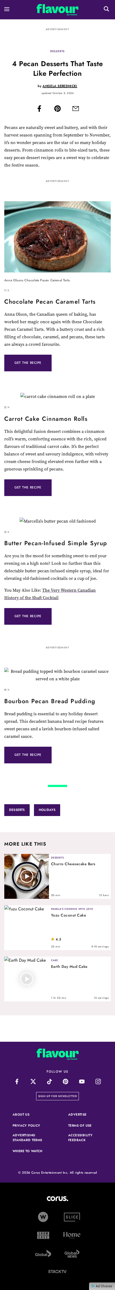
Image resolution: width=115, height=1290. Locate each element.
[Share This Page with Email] (75, 109)
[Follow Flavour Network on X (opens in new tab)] (33, 1081)
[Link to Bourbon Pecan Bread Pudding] (57, 675)
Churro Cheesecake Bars (73, 863)
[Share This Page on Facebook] (39, 109)
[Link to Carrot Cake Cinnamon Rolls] (57, 396)
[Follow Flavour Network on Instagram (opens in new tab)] (98, 1081)
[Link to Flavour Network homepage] (58, 11)
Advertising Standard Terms (30, 1137)
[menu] (6, 9)
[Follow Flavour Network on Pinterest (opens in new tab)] (65, 1081)
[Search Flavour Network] (106, 9)
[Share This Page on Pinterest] (57, 109)
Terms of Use (85, 1125)
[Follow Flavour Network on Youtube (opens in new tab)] (81, 1081)
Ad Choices (103, 1286)
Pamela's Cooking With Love (72, 909)
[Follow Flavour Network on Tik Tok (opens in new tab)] (49, 1081)
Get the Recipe (27, 362)
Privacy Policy (30, 1125)
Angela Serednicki (60, 86)
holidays (47, 809)
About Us (21, 1114)
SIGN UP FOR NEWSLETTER (58, 1096)
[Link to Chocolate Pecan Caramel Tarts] (57, 238)
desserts (57, 51)
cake (54, 960)
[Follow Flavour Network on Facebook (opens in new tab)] (16, 1081)
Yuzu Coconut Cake (68, 915)
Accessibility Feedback (85, 1137)
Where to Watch (28, 1151)
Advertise (85, 1114)
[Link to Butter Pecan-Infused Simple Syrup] (57, 521)
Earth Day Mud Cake (69, 966)
